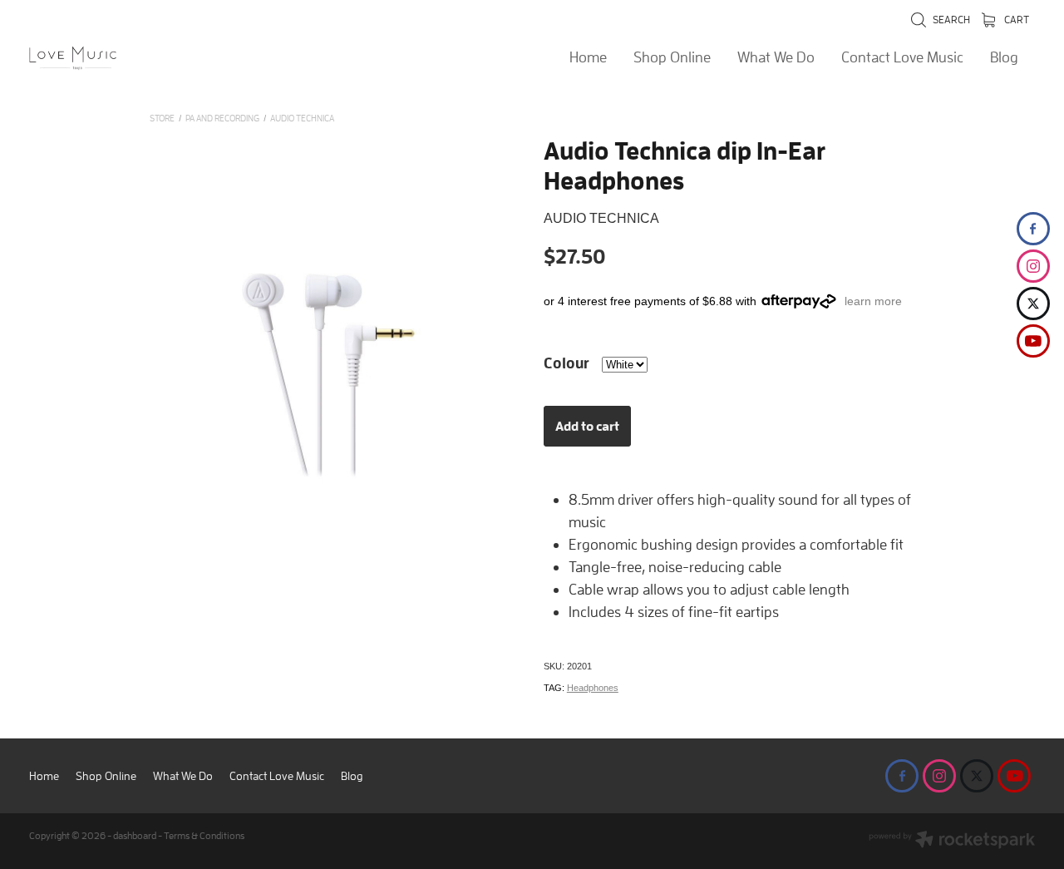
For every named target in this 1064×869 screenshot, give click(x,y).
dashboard (134, 835)
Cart (1015, 19)
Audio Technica (302, 117)
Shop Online (672, 57)
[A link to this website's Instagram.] (1033, 266)
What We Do (776, 57)
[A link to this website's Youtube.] (1033, 341)
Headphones (592, 688)
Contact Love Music (902, 57)
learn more (873, 301)
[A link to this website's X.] (1033, 303)
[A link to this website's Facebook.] (1033, 228)
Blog (1004, 57)
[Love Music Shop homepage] (129, 58)
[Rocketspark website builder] (952, 841)
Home (588, 57)
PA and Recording (222, 117)
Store (162, 117)
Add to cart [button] (587, 425)
